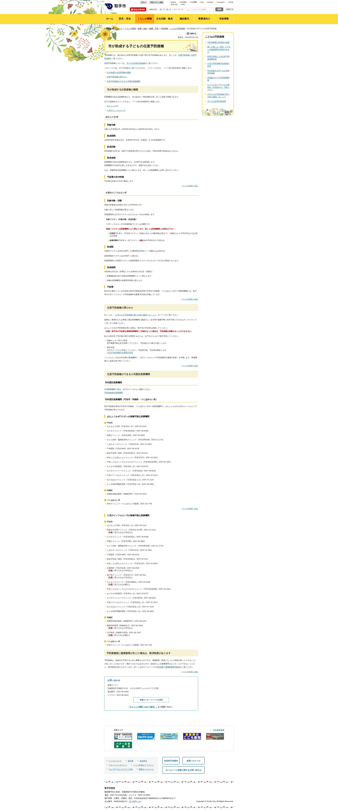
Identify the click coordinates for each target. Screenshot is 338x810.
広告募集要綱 (218, 730)
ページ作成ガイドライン (143, 765)
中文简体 (183, 2)
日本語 (230, 2)
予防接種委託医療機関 (113, 393)
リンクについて (115, 761)
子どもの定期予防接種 (135, 63)
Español (210, 2)
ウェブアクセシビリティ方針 (121, 769)
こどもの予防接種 (177, 29)
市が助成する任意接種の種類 (119, 72)
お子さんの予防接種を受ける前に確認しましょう (135, 315)
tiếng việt (174, 4)
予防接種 (164, 29)
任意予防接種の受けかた (117, 77)
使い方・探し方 (165, 9)
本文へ (143, 2)
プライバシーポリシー (118, 765)
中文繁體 (193, 2)
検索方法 (230, 9)
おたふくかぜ (112, 106)
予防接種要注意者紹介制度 (218, 42)
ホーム (120, 29)
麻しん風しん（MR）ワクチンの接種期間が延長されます (219, 49)
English (173, 2)
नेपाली (183, 4)
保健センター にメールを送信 (151, 700)
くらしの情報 (130, 29)
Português (221, 2)
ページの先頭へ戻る (189, 186)
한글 (202, 2)
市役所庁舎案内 (171, 761)
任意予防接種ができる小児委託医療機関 (123, 81)
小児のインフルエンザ (116, 110)
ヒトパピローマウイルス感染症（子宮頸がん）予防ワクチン (218, 87)
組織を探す (154, 9)
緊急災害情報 (139, 9)
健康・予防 (153, 29)
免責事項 (143, 761)
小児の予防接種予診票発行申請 (120, 353)
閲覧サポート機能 (156, 2)
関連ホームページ (146, 769)
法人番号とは (134, 801)
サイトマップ (178, 9)
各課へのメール (193, 761)
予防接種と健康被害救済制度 (168, 667)
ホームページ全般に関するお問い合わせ (183, 770)
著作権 (130, 761)
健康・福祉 (142, 29)
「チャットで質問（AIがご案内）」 (143, 707)
